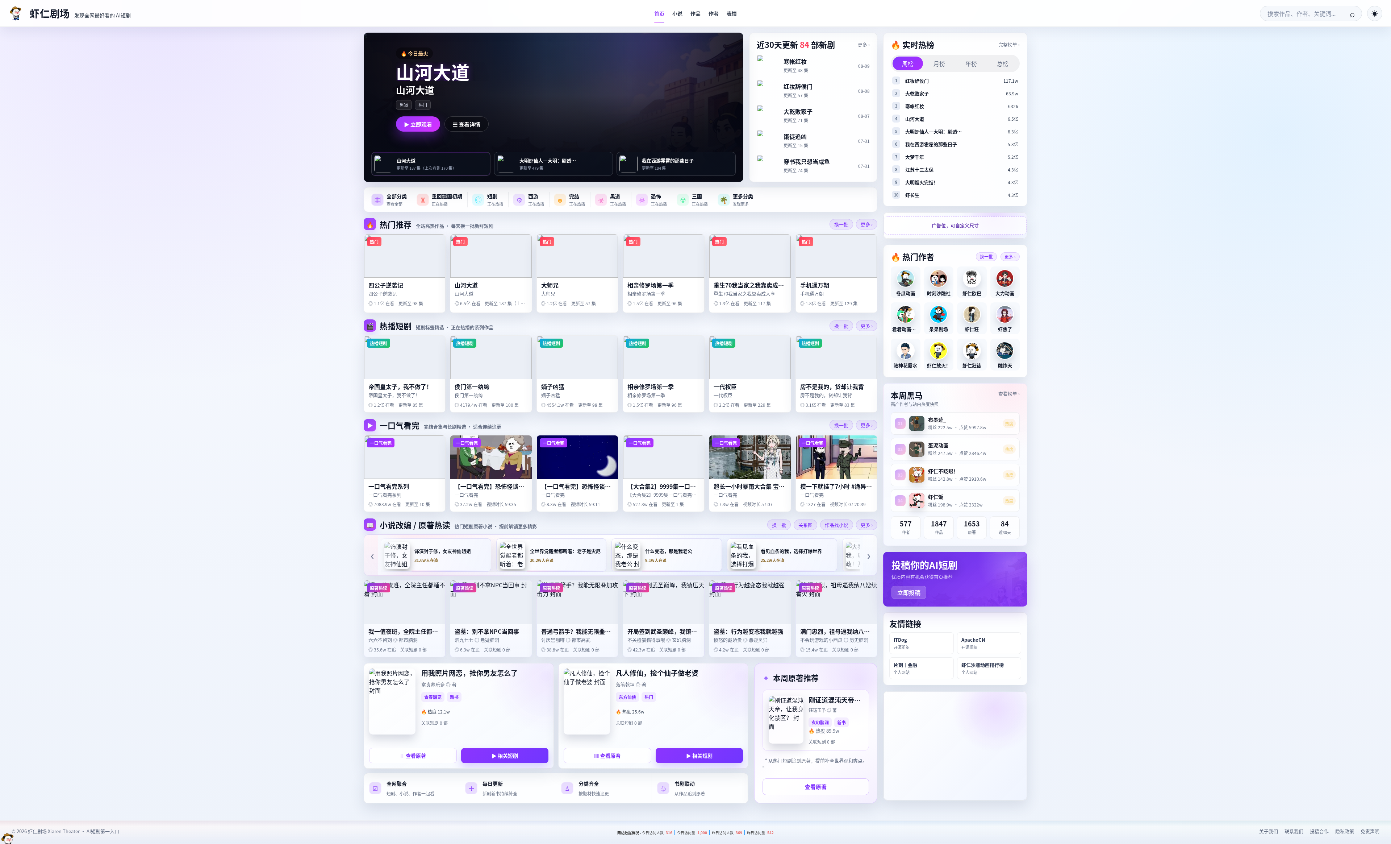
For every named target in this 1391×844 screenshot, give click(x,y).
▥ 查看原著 (413, 755)
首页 (659, 13)
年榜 (971, 63)
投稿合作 (1319, 831)
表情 (732, 13)
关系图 (805, 524)
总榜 (1002, 63)
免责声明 (1370, 831)
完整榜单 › (1009, 44)
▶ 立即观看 (418, 124)
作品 (695, 13)
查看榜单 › (1009, 393)
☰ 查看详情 (466, 124)
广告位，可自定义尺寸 (955, 225)
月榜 (939, 63)
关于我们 (1268, 831)
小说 (677, 13)
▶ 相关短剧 (505, 755)
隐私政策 (1344, 831)
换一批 (841, 224)
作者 (714, 13)
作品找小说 (836, 524)
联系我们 (1294, 831)
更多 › (864, 44)
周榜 (908, 63)
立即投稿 (908, 592)
